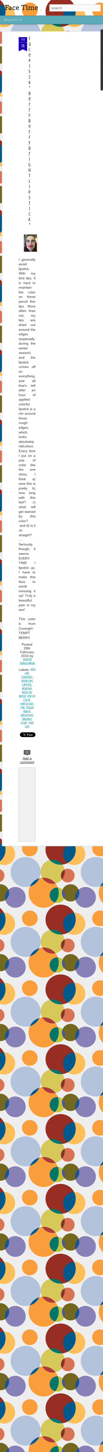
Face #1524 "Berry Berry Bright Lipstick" (29, 132)
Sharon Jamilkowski (27, 661)
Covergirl (27, 677)
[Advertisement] (62, 112)
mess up (27, 692)
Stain (24, 723)
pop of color (29, 698)
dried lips (27, 681)
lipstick (26, 685)
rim (23, 708)
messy (22, 696)
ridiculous (26, 704)
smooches (27, 715)
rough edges (28, 709)
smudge (27, 719)
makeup (27, 689)
